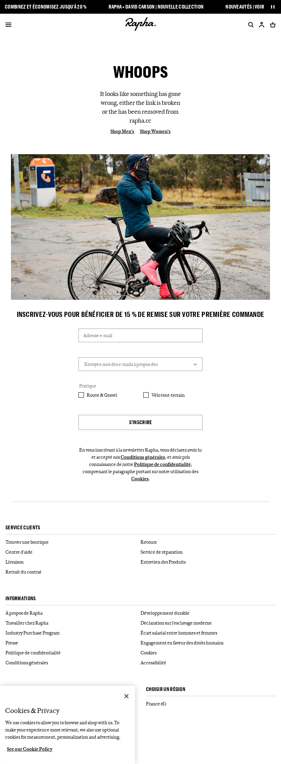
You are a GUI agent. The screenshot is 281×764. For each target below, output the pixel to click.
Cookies (140, 478)
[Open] (8, 25)
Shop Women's (155, 131)
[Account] (261, 24)
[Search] (249, 24)
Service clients (22, 527)
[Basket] (271, 24)
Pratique (87, 385)
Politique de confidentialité (162, 464)
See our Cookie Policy (29, 749)
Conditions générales (143, 457)
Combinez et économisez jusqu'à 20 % (46, 6)
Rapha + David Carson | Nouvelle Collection (156, 6)
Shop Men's (122, 131)
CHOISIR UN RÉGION (165, 689)
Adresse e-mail (97, 335)
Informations (20, 598)
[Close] (126, 696)
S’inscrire (140, 422)
